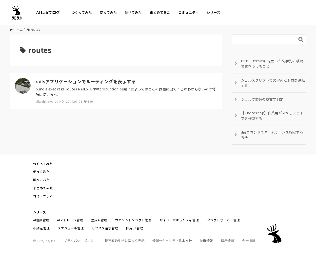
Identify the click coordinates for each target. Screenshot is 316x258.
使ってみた (108, 12)
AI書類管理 (41, 220)
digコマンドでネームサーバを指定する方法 (272, 135)
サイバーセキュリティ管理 (179, 220)
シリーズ (213, 12)
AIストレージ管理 (70, 220)
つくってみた (81, 12)
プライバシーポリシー (80, 240)
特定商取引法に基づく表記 (124, 240)
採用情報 (227, 240)
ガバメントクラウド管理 (133, 220)
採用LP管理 (134, 228)
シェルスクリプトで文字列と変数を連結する (273, 83)
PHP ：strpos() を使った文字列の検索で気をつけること (272, 63)
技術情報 (206, 240)
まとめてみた (160, 12)
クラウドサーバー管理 (223, 220)
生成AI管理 (99, 220)
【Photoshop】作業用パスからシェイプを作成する (272, 115)
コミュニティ (188, 12)
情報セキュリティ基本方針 (172, 240)
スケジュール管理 (71, 228)
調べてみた (133, 12)
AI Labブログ (48, 12)
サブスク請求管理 (105, 228)
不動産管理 (41, 228)
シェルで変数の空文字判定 (262, 99)
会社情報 (248, 240)
